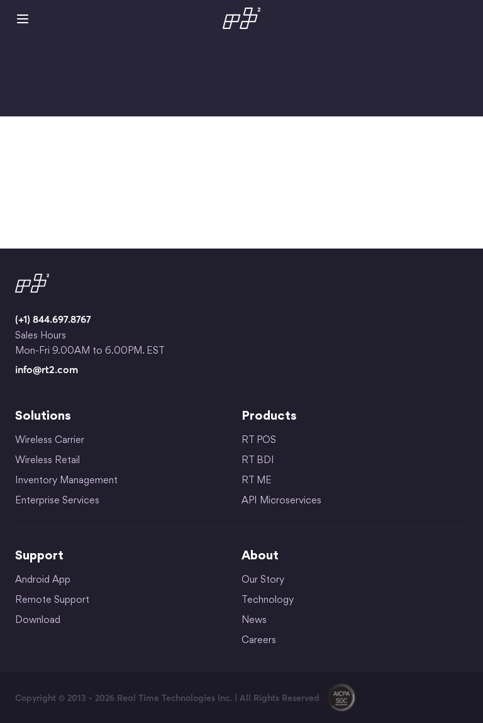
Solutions (43, 416)
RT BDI (258, 461)
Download (37, 620)
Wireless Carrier (49, 441)
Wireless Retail (47, 461)
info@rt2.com (46, 369)
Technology (268, 600)
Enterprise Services (57, 501)
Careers (259, 641)
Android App (42, 580)
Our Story (263, 580)
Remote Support (52, 600)
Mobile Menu (22, 18)
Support (39, 556)
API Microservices (281, 501)
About (260, 556)
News (254, 620)
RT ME (257, 481)
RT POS (259, 441)
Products (269, 416)
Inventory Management (66, 481)
